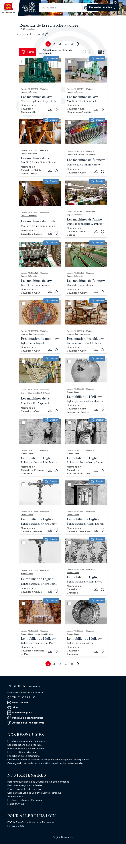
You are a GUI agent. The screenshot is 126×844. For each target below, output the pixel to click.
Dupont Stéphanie (29, 92)
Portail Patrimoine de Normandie (25, 748)
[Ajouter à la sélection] (56, 109)
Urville (38, 592)
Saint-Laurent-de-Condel (78, 410)
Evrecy (38, 234)
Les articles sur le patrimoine (23, 756)
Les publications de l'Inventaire (24, 745)
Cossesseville (28, 112)
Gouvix (38, 531)
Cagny (83, 293)
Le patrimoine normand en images (26, 741)
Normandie (27, 105)
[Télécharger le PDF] (50, 109)
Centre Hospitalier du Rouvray (24, 789)
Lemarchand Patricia (44, 634)
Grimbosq (72, 592)
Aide (15, 707)
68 (72, 44)
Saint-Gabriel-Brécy (31, 172)
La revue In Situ (16, 826)
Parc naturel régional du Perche (24, 785)
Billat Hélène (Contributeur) (33, 334)
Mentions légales (22, 712)
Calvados (26, 108)
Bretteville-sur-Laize (79, 473)
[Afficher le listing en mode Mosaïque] (100, 52)
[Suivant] (78, 44)
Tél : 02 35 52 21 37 (23, 697)
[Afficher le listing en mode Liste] (105, 52)
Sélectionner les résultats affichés (57, 52)
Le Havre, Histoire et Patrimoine (25, 800)
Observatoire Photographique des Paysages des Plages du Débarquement (48, 759)
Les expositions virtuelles (21, 752)
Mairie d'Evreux (15, 804)
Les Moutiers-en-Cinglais (79, 110)
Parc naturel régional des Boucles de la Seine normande (38, 781)
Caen (83, 172)
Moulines (85, 531)
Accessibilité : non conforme (28, 722)
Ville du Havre (15, 796)
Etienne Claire (73, 392)
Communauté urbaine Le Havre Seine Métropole (34, 793)
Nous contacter (21, 702)
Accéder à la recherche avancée (103, 7)
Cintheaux (72, 654)
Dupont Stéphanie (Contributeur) (81, 154)
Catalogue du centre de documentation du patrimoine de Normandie (45, 763)
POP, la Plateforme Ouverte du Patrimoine (30, 822)
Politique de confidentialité (27, 718)
